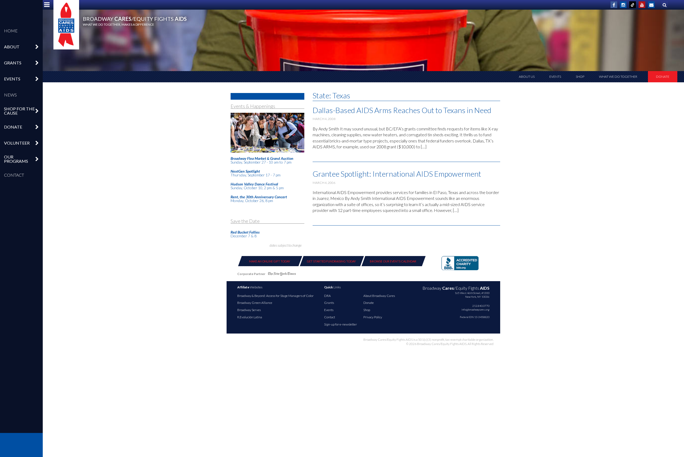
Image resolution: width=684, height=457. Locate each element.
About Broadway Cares (379, 296)
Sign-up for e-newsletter (340, 324)
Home (11, 30)
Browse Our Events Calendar (393, 261)
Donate (662, 77)
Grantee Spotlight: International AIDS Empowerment (397, 173)
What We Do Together (618, 77)
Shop (580, 77)
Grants (329, 303)
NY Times (282, 275)
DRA (327, 296)
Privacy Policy (372, 317)
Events (555, 77)
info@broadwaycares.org (475, 309)
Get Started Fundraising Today (331, 261)
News (10, 94)
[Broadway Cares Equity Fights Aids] (66, 24)
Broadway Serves (249, 310)
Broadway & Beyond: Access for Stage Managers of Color (275, 296)
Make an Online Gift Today (269, 261)
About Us (527, 77)
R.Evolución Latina (249, 317)
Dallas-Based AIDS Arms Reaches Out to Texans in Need (402, 110)
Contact (14, 174)
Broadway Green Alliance (254, 303)
